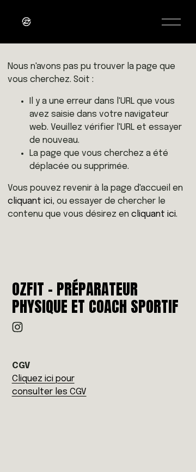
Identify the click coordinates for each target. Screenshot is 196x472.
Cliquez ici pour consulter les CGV (49, 385)
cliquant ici (30, 201)
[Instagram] (17, 327)
